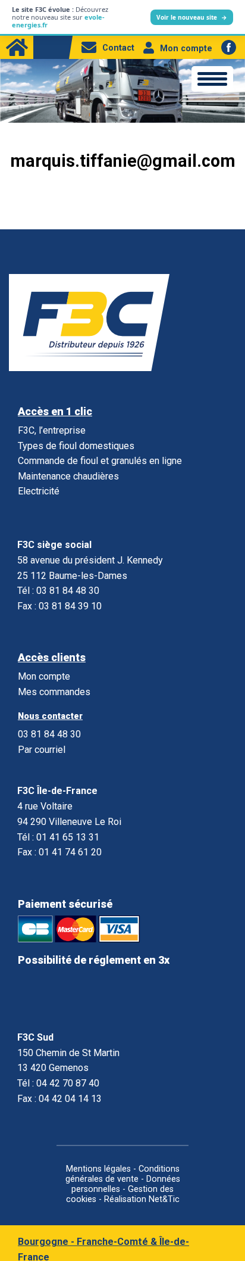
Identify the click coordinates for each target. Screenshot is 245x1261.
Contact (118, 48)
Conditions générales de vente (122, 1174)
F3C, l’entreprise (52, 430)
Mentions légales (98, 1169)
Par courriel (41, 749)
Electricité (38, 491)
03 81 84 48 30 (49, 734)
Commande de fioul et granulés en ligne (100, 460)
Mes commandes (54, 692)
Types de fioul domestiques (76, 446)
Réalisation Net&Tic (142, 1199)
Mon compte (186, 48)
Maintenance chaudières (68, 476)
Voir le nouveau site (191, 17)
